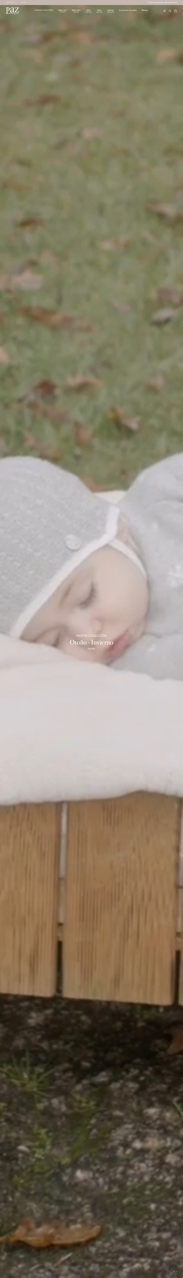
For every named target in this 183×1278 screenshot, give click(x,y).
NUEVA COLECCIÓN (44, 10)
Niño (99, 11)
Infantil (110, 11)
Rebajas (145, 10)
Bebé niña (62, 11)
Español (23, 2)
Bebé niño (76, 11)
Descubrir (91, 648)
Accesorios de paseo (128, 10)
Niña (88, 11)
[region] (91, 641)
